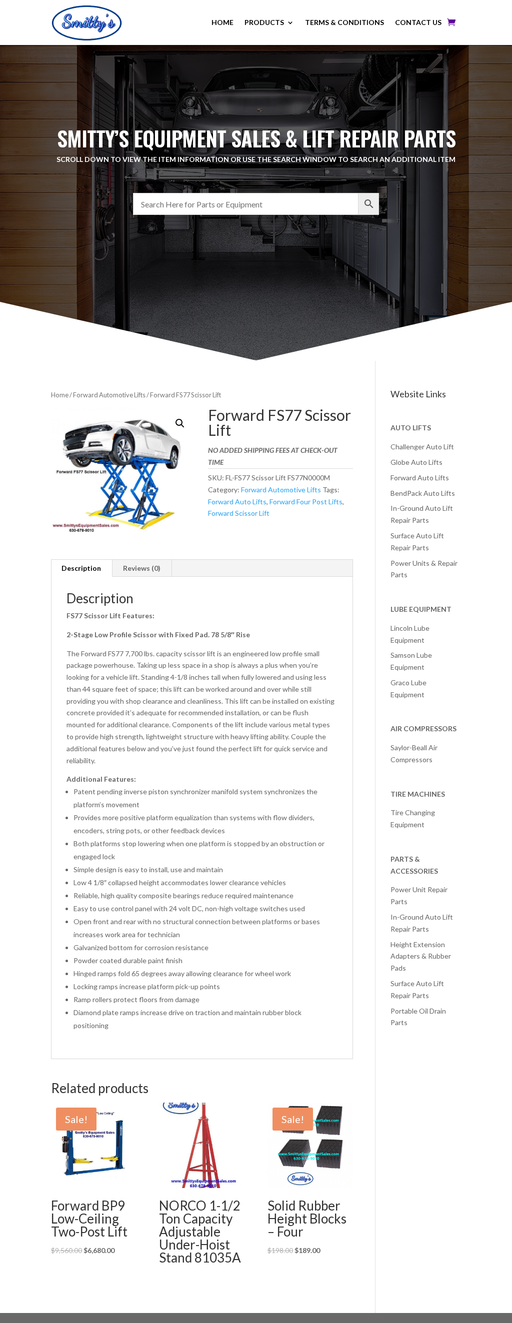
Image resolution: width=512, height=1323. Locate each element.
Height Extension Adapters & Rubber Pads (420, 956)
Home (59, 395)
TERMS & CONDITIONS (344, 22)
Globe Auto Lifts (416, 462)
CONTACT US (418, 22)
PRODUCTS (264, 22)
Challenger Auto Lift (422, 446)
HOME (223, 22)
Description (81, 568)
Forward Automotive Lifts (109, 395)
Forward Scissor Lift (239, 513)
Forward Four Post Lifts (306, 501)
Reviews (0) (141, 568)
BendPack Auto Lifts (422, 493)
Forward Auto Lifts (237, 501)
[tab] (81, 568)
